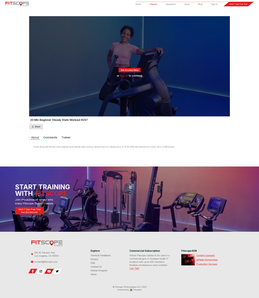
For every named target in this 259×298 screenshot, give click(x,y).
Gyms (187, 4)
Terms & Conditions (101, 255)
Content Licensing (205, 255)
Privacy (94, 259)
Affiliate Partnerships (207, 259)
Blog (200, 4)
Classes (153, 4)
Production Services (206, 264)
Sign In (214, 4)
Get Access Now (129, 70)
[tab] (35, 137)
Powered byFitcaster (130, 290)
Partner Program (99, 270)
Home (138, 4)
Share (37, 126)
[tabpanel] (129, 147)
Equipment (171, 4)
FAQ (93, 263)
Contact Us (96, 266)
